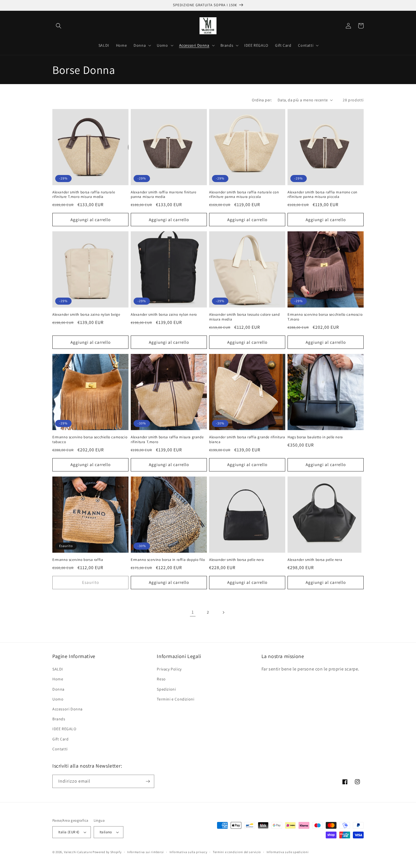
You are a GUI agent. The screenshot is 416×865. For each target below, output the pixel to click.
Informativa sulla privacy (188, 852)
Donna (58, 689)
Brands (58, 718)
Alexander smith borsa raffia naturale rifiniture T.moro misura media (83, 194)
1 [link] (193, 612)
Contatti (60, 748)
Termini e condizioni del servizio (237, 852)
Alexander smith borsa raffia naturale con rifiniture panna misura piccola (244, 194)
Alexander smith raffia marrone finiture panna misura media (163, 194)
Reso (161, 679)
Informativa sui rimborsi (145, 852)
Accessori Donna (67, 709)
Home (57, 679)
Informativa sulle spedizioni (288, 852)
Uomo (57, 699)
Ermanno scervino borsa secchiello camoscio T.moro (325, 317)
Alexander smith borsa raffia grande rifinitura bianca (247, 439)
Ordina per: (262, 99)
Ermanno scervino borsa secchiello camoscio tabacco (89, 439)
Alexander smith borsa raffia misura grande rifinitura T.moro (167, 439)
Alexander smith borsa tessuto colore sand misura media (244, 317)
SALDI (57, 669)
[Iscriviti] (147, 781)
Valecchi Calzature (78, 852)
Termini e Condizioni (175, 699)
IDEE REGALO (64, 728)
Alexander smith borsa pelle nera (236, 560)
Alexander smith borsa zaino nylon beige (86, 314)
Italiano (106, 832)
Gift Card (60, 739)
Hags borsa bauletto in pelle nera (315, 437)
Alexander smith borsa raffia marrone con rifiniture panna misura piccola (322, 194)
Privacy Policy (169, 669)
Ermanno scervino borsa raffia (77, 560)
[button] (58, 26)
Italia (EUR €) (69, 832)
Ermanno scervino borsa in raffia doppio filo (168, 560)
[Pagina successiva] (223, 612)
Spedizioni (166, 689)
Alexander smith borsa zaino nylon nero (164, 314)
